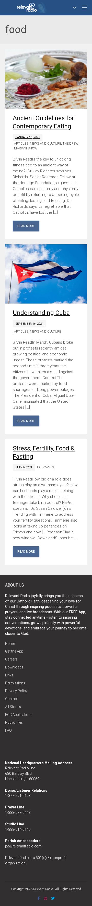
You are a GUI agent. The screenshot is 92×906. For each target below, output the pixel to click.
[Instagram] (45, 898)
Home (10, 643)
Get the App (14, 651)
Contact (11, 699)
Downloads (14, 667)
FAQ (8, 730)
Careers (11, 659)
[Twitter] (53, 898)
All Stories (13, 707)
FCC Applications (18, 715)
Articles (21, 143)
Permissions (15, 683)
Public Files (14, 722)
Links (9, 675)
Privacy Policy (16, 691)
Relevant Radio (43, 889)
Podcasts (45, 467)
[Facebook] (39, 898)
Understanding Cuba (41, 312)
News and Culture (45, 143)
